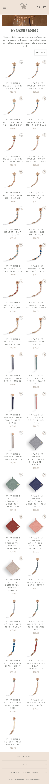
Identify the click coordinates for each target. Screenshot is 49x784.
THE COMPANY (24, 756)
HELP (24, 764)
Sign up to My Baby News (24, 772)
